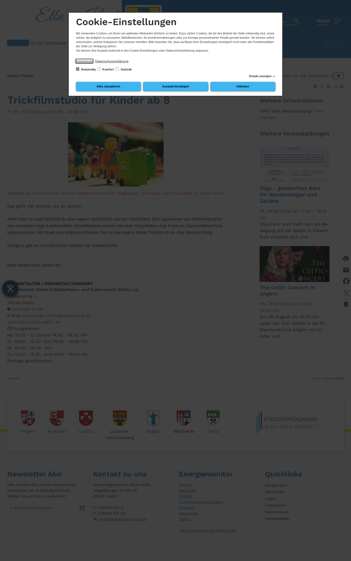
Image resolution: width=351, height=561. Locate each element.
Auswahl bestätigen (175, 86)
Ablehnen (242, 86)
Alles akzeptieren (108, 86)
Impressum (84, 61)
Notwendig (88, 69)
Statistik (126, 69)
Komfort (108, 69)
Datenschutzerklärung (111, 61)
